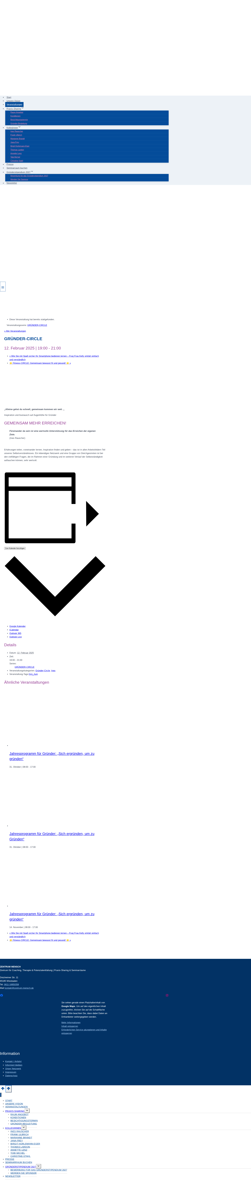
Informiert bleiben (13, 1065)
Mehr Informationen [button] (70, 1022)
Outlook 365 (15, 633)
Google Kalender (17, 626)
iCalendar (14, 630)
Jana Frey (14, 142)
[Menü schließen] (0, 1095)
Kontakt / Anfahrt (13, 1061)
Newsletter (12, 183)
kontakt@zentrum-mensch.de (19, 988)
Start (9, 97)
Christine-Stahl (16, 161)
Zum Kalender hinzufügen (15, 548)
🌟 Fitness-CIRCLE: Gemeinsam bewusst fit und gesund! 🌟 (40, 363)
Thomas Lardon (17, 150)
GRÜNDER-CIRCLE (24, 667)
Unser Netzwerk (13, 1068)
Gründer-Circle (42, 670)
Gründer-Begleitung (18, 123)
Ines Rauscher (16, 131)
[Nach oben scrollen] (2, 1089)
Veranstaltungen (14, 104)
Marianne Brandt (17, 138)
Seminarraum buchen (17, 168)
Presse (10, 164)
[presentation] (60, 745)
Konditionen (15, 116)
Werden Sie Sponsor (19, 179)
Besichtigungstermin (19, 119)
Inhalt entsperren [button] (69, 1026)
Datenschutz (11, 1075)
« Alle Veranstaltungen (15, 331)
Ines (53, 670)
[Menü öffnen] (3, 286)
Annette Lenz (16, 153)
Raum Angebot (16, 112)
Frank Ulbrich (16, 135)
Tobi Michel (15, 157)
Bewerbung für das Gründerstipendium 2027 (29, 176)
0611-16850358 (11, 984)
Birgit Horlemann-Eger (19, 146)
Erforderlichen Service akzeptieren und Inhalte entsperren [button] (84, 1032)
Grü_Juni (33, 674)
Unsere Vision (13, 101)
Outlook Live (15, 637)
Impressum (10, 1072)
